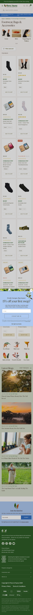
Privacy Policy (27, 321)
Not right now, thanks (16, 324)
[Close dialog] (31, 290)
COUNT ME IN (16, 316)
